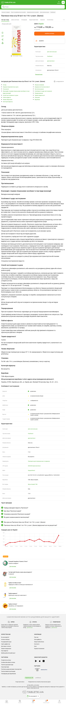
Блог (35, 646)
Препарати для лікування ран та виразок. (39, 461)
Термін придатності (40, 95)
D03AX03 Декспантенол (34, 466)
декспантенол (50, 61)
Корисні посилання (39, 648)
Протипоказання (39, 89)
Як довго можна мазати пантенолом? (16, 517)
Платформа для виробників (8, 673)
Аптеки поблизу (5, 639)
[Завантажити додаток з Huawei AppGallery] (43, 661)
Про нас (36, 637)
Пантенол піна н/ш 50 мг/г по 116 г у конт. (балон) (22, 16)
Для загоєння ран (44, 12)
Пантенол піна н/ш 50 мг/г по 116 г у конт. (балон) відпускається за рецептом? (30, 525)
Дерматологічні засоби (33, 12)
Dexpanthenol (31, 470)
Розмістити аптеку (6, 660)
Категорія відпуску (8, 101)
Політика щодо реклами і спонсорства (11, 669)
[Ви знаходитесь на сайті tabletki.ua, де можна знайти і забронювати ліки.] (8, 2)
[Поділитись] (2, 39)
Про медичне (4, 650)
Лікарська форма (39, 85)
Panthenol (53, 12)
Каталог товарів (5, 12)
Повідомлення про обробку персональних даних (39, 681)
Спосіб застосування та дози (10, 95)
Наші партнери (5, 667)
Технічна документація (7, 664)
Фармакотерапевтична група (10, 87)
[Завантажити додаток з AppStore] (39, 661)
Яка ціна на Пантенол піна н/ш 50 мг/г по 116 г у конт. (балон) (24, 522)
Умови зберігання (7, 99)
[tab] (5, 19)
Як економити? (5, 637)
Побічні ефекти (7, 97)
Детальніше (30, 627)
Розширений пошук (6, 641)
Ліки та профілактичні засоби (18, 12)
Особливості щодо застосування (43, 91)
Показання (6, 89)
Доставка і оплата (6, 646)
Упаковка (37, 97)
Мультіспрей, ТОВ (32, 484)
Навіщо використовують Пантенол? (16, 508)
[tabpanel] (33, 114)
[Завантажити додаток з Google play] (35, 661)
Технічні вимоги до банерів (8, 671)
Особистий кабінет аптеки (8, 662)
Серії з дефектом (5, 644)
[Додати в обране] (2, 32)
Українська (28, 677)
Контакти (36, 644)
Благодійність (38, 639)
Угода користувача (19, 681)
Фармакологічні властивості (42, 87)
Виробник (37, 99)
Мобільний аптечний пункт (8, 653)
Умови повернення (6, 648)
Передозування (39, 93)
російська (38, 677)
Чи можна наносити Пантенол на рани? (17, 514)
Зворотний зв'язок (39, 641)
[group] (49, 26)
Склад (4, 85)
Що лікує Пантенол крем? (12, 511)
